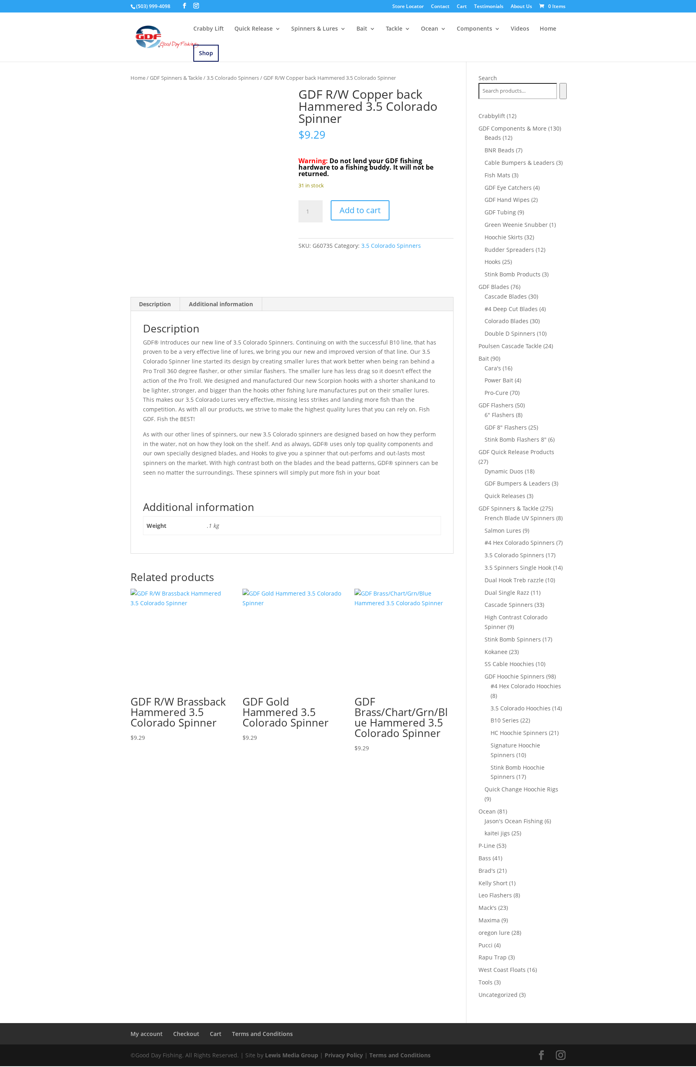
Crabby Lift (208, 29)
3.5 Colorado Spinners (233, 77)
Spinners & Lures (314, 29)
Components (474, 29)
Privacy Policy (344, 1055)
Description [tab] (155, 304)
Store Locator (408, 7)
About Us (521, 7)
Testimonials (488, 7)
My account (146, 1034)
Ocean (429, 29)
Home (548, 29)
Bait (361, 29)
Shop (206, 53)
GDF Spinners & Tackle (176, 77)
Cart (462, 7)
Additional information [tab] (221, 304)
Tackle (394, 29)
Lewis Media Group (291, 1055)
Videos (520, 29)
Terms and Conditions (262, 1034)
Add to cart (360, 210)
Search (487, 78)
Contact (440, 7)
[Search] (562, 91)
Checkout (186, 1034)
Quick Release (253, 29)
